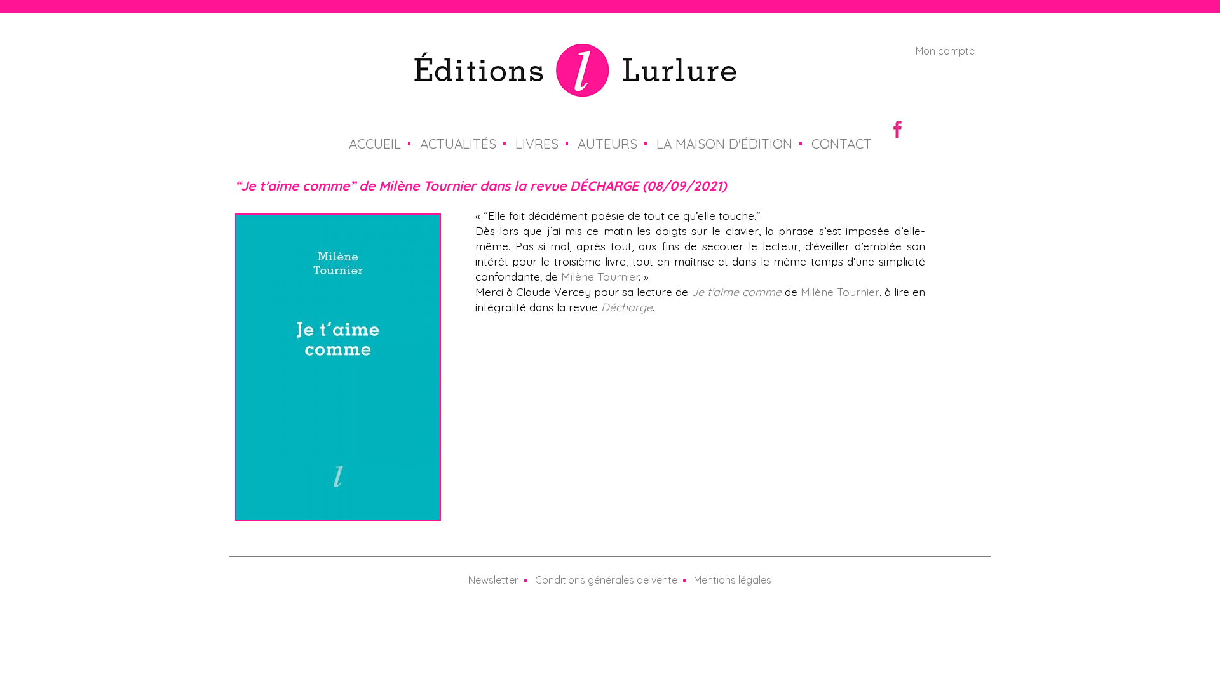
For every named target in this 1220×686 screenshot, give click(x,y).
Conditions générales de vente (606, 580)
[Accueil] (576, 89)
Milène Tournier (600, 276)
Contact (841, 143)
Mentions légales (732, 580)
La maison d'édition (724, 143)
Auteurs (607, 143)
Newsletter (493, 580)
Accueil (375, 143)
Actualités (458, 143)
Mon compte (945, 50)
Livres (537, 143)
